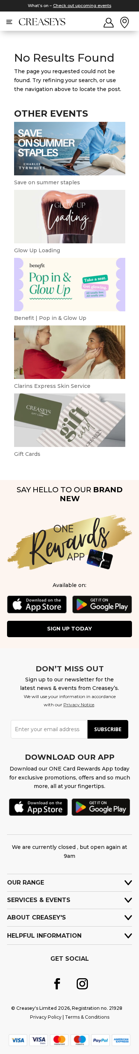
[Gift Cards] (69, 445)
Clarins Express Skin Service (52, 386)
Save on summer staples (47, 182)
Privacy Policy (46, 1017)
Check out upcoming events (82, 5)
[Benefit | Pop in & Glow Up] (69, 309)
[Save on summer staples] (69, 173)
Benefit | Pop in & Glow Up (50, 318)
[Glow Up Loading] (69, 241)
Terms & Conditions (87, 1017)
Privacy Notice (78, 704)
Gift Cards (27, 454)
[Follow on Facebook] (57, 984)
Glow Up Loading (37, 250)
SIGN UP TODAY (69, 628)
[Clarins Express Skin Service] (69, 377)
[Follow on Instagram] (82, 984)
